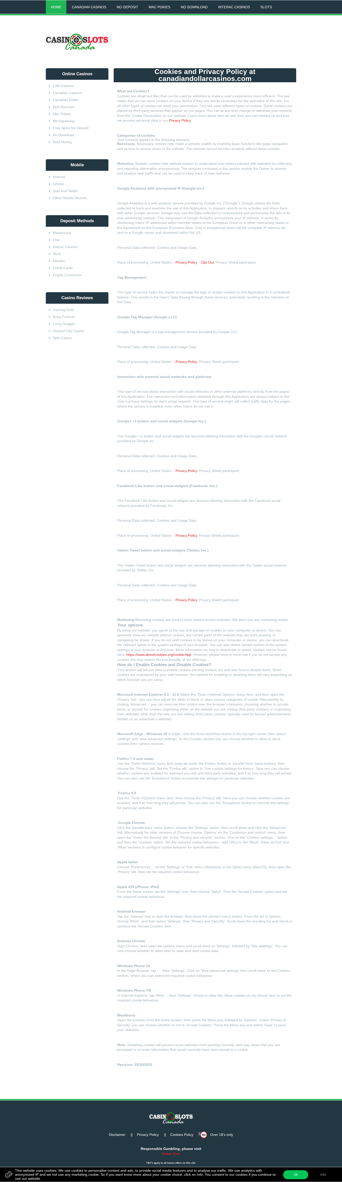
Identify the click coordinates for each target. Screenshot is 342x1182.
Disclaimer (117, 1135)
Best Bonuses (64, 107)
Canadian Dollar (65, 100)
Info (323, 1174)
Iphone (58, 184)
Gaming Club (63, 309)
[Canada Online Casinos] (77, 42)
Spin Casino (62, 338)
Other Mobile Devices (70, 198)
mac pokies (159, 7)
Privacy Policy (180, 120)
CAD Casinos (63, 86)
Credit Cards (63, 268)
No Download (63, 135)
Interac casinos (234, 7)
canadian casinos (89, 7)
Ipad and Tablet (65, 191)
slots (266, 7)
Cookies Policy (181, 1135)
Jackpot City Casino (69, 331)
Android (59, 177)
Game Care (171, 1154)
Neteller (59, 261)
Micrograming (64, 121)
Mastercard (62, 232)
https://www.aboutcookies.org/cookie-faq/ (158, 655)
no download (194, 7)
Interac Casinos (65, 247)
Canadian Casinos (67, 93)
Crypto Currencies (67, 275)
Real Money (62, 142)
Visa (56, 240)
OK (296, 1174)
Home (56, 7)
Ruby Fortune (64, 317)
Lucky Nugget (64, 324)
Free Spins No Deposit (71, 128)
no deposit (127, 7)
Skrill (56, 254)
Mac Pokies (62, 114)
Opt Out (207, 262)
